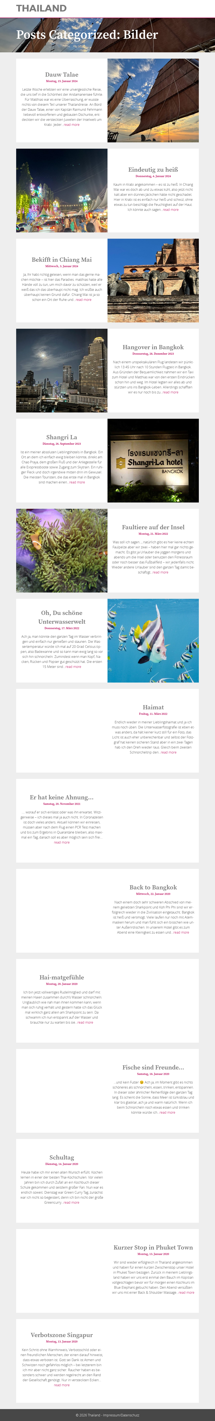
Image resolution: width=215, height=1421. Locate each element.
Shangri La (61, 437)
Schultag (62, 1158)
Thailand (41, 8)
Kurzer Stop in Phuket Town (153, 1248)
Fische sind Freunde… (153, 1068)
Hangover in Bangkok (153, 347)
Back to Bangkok (153, 888)
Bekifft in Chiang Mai (62, 260)
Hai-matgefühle (61, 978)
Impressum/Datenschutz (121, 1415)
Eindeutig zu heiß (153, 170)
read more (72, 124)
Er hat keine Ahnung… (62, 797)
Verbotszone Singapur (62, 1335)
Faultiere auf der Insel (153, 527)
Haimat (153, 707)
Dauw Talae (61, 75)
